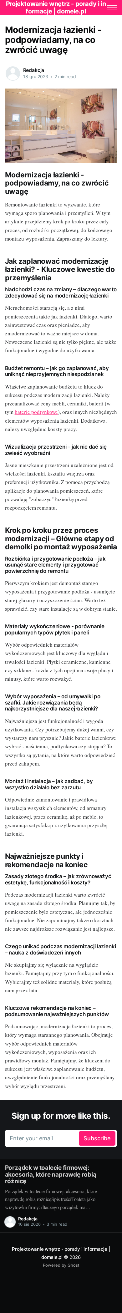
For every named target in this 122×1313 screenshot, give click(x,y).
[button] (112, 7)
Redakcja (33, 70)
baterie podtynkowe (36, 411)
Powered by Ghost (61, 1265)
